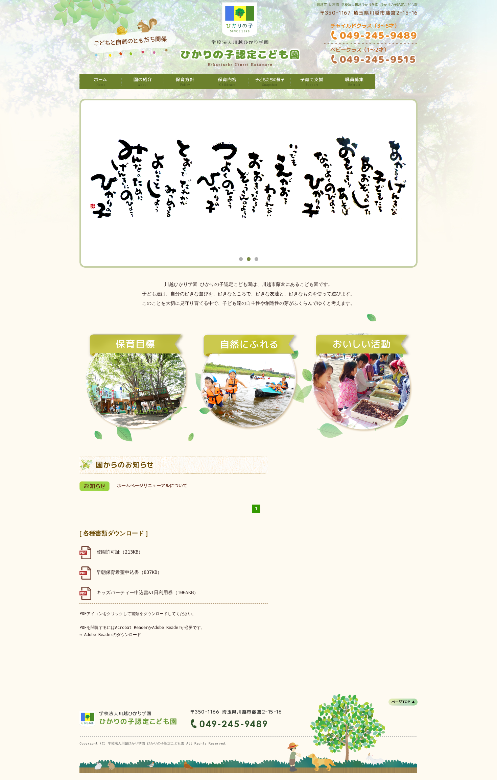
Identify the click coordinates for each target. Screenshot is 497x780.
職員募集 (354, 81)
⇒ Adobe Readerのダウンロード (110, 634)
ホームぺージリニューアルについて (152, 485)
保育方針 (185, 81)
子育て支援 (312, 81)
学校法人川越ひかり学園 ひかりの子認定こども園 (100, 81)
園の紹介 (143, 81)
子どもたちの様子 (270, 81)
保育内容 (227, 81)
